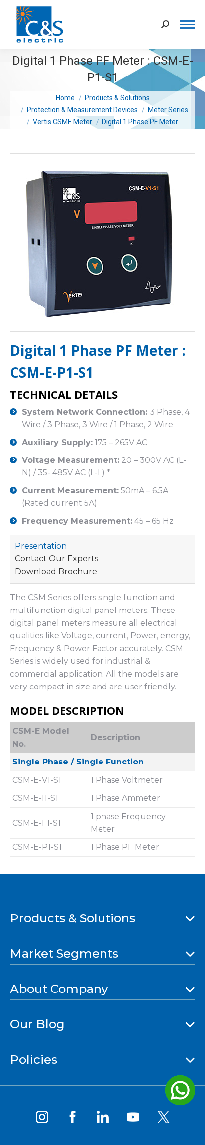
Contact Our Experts (56, 558)
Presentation (41, 546)
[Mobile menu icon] (187, 24)
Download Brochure (56, 571)
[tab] (41, 546)
